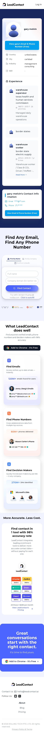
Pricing (22, 712)
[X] (19, 696)
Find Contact (24, 288)
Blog (22, 708)
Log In (39, 4)
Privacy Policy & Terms (22, 729)
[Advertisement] (23, 13)
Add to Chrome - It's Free (24, 348)
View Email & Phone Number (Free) (22, 213)
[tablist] (22, 261)
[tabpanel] (22, 285)
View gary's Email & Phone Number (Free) (22, 45)
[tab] (13, 259)
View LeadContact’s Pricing (20, 609)
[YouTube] (15, 696)
